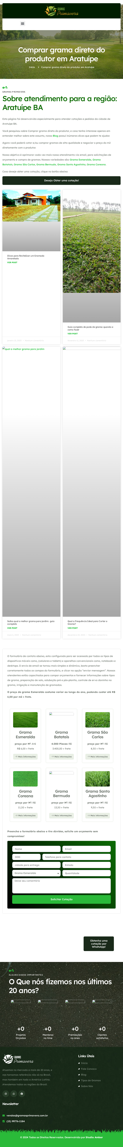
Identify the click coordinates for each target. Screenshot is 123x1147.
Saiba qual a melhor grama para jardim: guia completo (30, 622)
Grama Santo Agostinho (71, 164)
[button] (22, 23)
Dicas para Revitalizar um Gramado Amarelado (25, 257)
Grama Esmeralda (80, 159)
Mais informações (63, 756)
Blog (55, 135)
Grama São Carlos (24, 164)
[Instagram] (5, 1093)
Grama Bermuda (46, 164)
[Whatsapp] (13, 1093)
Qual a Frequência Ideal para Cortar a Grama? (87, 622)
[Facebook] (21, 1093)
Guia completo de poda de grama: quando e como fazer (90, 328)
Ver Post (12, 262)
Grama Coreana (96, 164)
